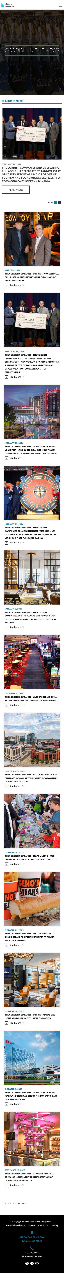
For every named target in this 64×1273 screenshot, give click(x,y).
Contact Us (43, 1225)
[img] (7, 4)
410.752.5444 (32, 1253)
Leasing (54, 1225)
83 (19, 1203)
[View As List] (59, 202)
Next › (24, 1204)
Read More (16, 189)
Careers (31, 1225)
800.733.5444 (36, 1257)
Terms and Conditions (15, 1225)
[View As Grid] (55, 202)
